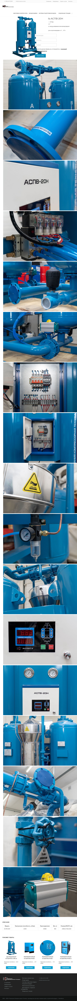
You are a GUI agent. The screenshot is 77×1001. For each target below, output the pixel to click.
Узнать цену (40, 55)
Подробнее (11, 967)
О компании (48, 1)
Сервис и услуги (63, 1)
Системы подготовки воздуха (47, 13)
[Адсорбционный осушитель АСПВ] (25, 58)
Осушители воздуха (27, 983)
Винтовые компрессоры (20, 13)
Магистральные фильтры (28, 985)
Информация (56, 1)
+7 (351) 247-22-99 (8, 1)
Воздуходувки (33, 13)
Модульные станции (64, 13)
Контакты (70, 1)
